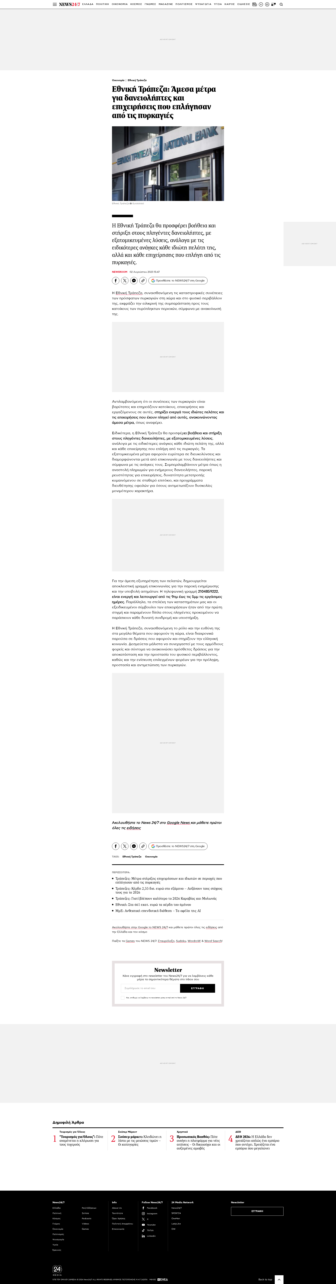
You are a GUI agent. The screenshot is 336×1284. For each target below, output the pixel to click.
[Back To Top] (279, 1279)
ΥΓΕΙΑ (218, 4)
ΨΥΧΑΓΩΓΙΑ (203, 4)
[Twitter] (124, 280)
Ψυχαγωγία (58, 1239)
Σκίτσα (85, 1213)
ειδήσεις (211, 927)
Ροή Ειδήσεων (89, 1208)
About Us (117, 1208)
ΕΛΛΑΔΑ (87, 4)
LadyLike (176, 1224)
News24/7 (177, 1208)
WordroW (194, 941)
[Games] (273, 4)
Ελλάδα (56, 1208)
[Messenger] (134, 280)
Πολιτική (56, 1213)
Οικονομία (118, 80)
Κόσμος (56, 1218)
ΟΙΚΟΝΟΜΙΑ (120, 4)
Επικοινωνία (118, 1229)
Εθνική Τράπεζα (137, 80)
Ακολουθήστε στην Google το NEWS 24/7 (140, 927)
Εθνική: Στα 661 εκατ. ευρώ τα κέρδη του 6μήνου (153, 904)
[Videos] (261, 4)
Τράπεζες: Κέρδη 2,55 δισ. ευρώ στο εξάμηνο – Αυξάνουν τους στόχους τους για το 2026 (168, 890)
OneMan (176, 1218)
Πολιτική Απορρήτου (122, 1224)
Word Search (213, 941)
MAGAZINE (166, 4)
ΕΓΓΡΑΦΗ (257, 1211)
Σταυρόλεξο (166, 941)
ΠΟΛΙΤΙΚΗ (102, 4)
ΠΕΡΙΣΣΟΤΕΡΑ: (121, 872)
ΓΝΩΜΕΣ (150, 4)
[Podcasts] (267, 4)
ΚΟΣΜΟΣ (136, 4)
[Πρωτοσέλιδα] (254, 4)
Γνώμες (56, 1224)
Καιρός (230, 4)
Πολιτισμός (58, 1234)
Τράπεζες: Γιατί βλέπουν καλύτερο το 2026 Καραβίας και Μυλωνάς (166, 898)
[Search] (281, 4)
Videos (85, 1224)
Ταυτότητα (117, 1213)
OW (174, 1229)
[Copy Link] (143, 280)
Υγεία (55, 1245)
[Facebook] (115, 280)
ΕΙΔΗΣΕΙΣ (243, 4)
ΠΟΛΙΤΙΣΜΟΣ (184, 4)
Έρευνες (56, 1250)
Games (130, 941)
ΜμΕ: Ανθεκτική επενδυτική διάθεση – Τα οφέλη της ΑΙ (158, 910)
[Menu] (54, 4)
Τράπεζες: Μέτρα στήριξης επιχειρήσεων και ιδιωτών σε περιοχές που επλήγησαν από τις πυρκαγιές (168, 880)
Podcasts (86, 1218)
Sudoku (181, 941)
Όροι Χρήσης (118, 1218)
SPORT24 (176, 1213)
